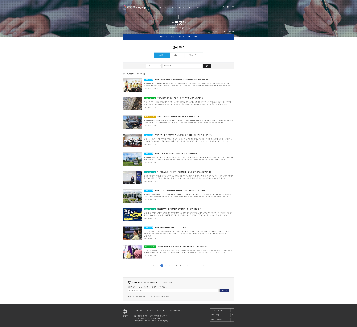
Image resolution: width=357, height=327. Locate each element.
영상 (172, 37)
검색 (207, 66)
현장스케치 (163, 37)
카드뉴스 (181, 37)
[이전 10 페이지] (157, 265)
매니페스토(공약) (178, 7)
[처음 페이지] (153, 265)
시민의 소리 (201, 7)
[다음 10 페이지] (199, 265)
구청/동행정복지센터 (218, 310)
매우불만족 (163, 287)
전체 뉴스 (162, 55)
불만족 (154, 287)
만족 (140, 287)
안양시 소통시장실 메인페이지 (223, 7)
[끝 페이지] (203, 265)
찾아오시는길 (160, 310)
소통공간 (190, 7)
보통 (147, 287)
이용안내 (169, 310)
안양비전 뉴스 (193, 55)
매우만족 (132, 287)
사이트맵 (233, 7)
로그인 (228, 7)
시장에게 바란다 (178, 310)
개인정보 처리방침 (139, 310)
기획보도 (177, 55)
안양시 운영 (215, 315)
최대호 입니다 (164, 7)
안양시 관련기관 (216, 319)
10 (195, 265)
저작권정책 (150, 310)
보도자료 (195, 37)
